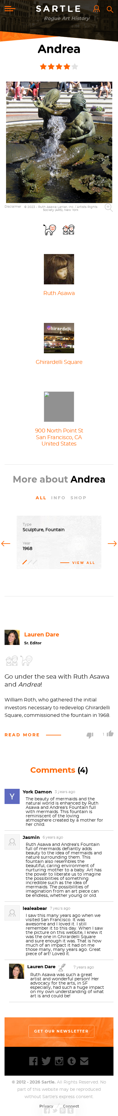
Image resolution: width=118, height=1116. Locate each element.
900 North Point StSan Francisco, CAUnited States (59, 437)
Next (111, 542)
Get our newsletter (61, 1031)
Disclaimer (13, 206)
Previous (7, 542)
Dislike (90, 736)
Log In (98, 9)
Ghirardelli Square (59, 362)
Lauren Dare (41, 634)
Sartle (59, 9)
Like (110, 733)
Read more (22, 735)
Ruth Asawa (59, 293)
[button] (59, 142)
